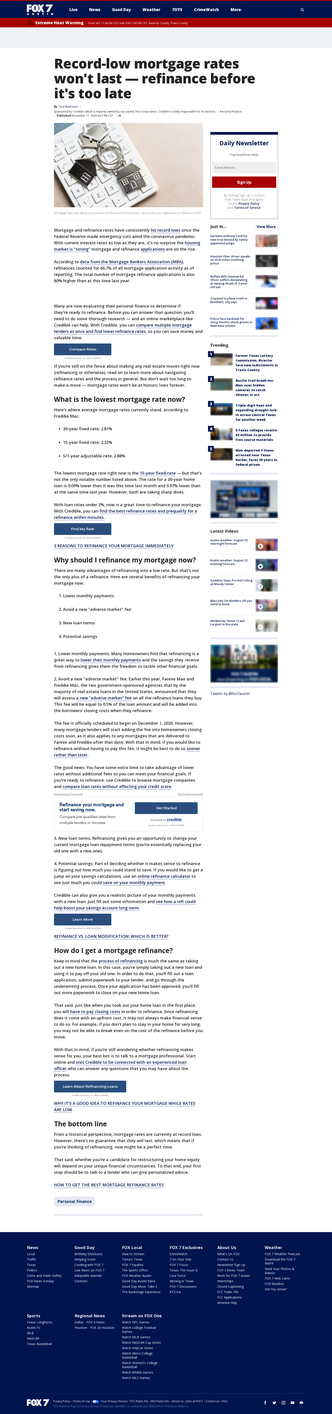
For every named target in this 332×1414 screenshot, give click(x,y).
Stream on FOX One (142, 1315)
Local (31, 1254)
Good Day (84, 1247)
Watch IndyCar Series (137, 1348)
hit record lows (165, 230)
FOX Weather (274, 1284)
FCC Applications (229, 1297)
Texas (31, 1265)
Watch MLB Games (136, 1337)
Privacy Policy (249, 204)
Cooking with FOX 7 (89, 1265)
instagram (283, 1402)
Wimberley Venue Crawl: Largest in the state (227, 622)
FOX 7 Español (132, 1265)
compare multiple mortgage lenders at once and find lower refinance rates (123, 328)
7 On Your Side (180, 1259)
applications (153, 249)
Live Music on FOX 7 (89, 1270)
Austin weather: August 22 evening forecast (229, 562)
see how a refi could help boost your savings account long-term (125, 905)
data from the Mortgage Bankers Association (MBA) (131, 261)
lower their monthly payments (111, 660)
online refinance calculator (164, 876)
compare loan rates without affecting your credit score (117, 786)
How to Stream (133, 1254)
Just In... (218, 226)
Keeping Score (85, 1259)
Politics (32, 1270)
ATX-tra (175, 1292)
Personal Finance (231, 111)
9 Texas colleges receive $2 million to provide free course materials (256, 435)
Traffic (31, 1259)
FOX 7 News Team (231, 1270)
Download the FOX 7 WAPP (280, 1261)
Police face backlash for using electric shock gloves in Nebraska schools (231, 322)
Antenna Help (227, 1303)
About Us (226, 1247)
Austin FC (34, 1327)
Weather (273, 1247)
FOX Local (132, 1247)
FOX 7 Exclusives (186, 1247)
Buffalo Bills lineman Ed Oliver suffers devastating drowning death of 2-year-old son (229, 281)
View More (266, 226)
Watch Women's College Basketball (140, 1365)
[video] (266, 545)
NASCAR (33, 1338)
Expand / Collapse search (302, 9)
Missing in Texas (182, 1281)
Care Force (178, 1275)
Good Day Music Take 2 (139, 1286)
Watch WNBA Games (137, 1372)
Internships (225, 1281)
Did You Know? (276, 1289)
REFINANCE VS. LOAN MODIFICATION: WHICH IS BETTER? (111, 936)
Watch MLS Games (136, 1378)
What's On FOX (228, 1254)
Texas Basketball (39, 1344)
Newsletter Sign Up (231, 1265)
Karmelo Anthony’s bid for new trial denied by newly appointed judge (229, 239)
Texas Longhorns (39, 1322)
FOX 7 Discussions (183, 1286)
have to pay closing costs (95, 1011)
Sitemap (33, 1286)
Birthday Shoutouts (89, 1254)
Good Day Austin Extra (138, 1281)
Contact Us (225, 1259)
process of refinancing (121, 961)
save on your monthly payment (134, 882)
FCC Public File (227, 1292)
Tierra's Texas (132, 1259)
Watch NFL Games (136, 1322)
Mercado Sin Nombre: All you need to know (231, 602)
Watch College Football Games (139, 1329)
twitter (274, 1402)
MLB (30, 1333)
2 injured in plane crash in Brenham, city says (228, 300)
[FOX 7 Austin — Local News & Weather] (42, 9)
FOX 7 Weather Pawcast (282, 1254)
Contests (81, 1281)
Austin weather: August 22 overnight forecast (229, 542)
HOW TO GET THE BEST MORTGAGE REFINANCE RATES (109, 1185)
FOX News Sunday (40, 1281)
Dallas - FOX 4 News (90, 1322)
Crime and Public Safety (44, 1275)
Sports (33, 1315)
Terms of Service (247, 208)
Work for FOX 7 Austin (233, 1275)
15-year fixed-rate (158, 473)
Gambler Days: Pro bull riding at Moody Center (231, 582)
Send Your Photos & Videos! (280, 1271)
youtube (292, 1402)
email (301, 1402)
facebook (265, 1402)
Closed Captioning (230, 1286)
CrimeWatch (178, 1254)
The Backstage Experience (141, 1292)
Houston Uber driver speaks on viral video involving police (230, 259)
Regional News (90, 1315)
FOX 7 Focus (179, 1265)
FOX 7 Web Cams (277, 1278)
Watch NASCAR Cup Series (141, 1342)
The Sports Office (135, 1270)
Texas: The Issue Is (184, 1270)
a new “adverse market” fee (104, 698)
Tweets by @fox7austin (230, 693)
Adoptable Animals (88, 1275)
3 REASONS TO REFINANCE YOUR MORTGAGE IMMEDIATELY (113, 545)
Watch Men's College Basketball (137, 1355)
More (236, 9)
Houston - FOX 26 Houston (94, 1327)
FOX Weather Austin (136, 1275)
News (32, 1247)
